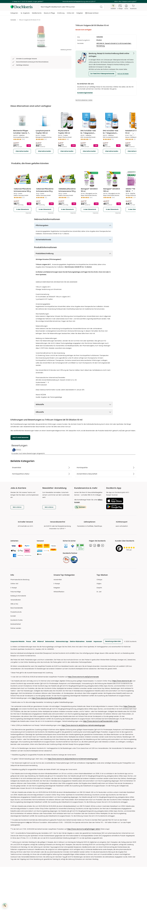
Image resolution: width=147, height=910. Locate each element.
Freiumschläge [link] (15, 592)
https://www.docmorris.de (122, 681)
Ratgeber (57, 588)
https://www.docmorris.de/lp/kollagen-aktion (83, 829)
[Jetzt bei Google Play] (120, 506)
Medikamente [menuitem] (37, 13)
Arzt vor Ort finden (123, 73)
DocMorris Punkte (16, 620)
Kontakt (89, 641)
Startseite (13, 20)
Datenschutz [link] (49, 641)
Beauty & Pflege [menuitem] (49, 13)
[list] (41, 36)
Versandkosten (15, 600)
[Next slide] (133, 134)
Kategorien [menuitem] (14, 13)
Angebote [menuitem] (26, 13)
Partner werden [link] (15, 628)
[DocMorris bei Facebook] (94, 545)
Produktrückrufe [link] (16, 612)
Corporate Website (17, 641)
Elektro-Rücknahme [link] (77, 641)
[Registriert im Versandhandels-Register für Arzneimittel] (80, 547)
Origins (99, 584)
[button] (102, 73)
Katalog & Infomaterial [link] (18, 596)
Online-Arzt (14, 584)
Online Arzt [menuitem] (70, 13)
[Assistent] (4, 905)
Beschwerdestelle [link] (16, 608)
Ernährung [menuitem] (60, 13)
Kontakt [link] (13, 616)
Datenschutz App (62, 641)
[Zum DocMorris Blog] (90, 545)
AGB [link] (34, 641)
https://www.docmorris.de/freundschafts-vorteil (49, 698)
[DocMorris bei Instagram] (98, 545)
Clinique (99, 580)
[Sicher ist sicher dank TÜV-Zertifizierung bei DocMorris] (66, 546)
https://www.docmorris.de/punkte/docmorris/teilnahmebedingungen (73, 759)
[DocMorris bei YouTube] (102, 545)
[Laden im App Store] (120, 500)
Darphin (99, 588)
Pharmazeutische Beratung (19, 580)
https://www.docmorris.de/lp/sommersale (83, 677)
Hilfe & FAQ (14, 604)
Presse (28, 641)
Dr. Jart (99, 592)
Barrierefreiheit (15, 624)
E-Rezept (13, 588)
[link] (66, 559)
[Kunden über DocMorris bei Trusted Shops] (125, 548)
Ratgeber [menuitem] (79, 13)
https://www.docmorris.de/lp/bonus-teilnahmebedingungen (83, 725)
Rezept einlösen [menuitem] (93, 13)
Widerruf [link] (40, 641)
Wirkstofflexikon (59, 592)
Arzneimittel (58, 580)
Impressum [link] (98, 641)
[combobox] (71, 6)
